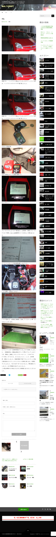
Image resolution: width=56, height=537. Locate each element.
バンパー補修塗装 (52, 414)
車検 (9, 21)
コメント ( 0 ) (10, 383)
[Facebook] (42, 509)
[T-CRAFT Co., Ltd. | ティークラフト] (28, 518)
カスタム (51, 374)
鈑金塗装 (51, 395)
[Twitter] (45, 509)
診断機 (28, 468)
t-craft (45, 308)
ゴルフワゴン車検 (13, 477)
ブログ (41, 347)
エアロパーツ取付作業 (28, 459)
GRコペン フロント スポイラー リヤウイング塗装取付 (47, 34)
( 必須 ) (5, 400)
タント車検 (29, 486)
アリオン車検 (12, 486)
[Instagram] (47, 509)
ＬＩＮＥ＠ (51, 359)
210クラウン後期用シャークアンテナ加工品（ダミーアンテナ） (47, 382)
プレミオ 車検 (30, 477)
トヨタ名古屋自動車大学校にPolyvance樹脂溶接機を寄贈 (47, 28)
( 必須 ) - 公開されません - (9, 406)
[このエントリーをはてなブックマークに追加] (9, 375)
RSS (50, 509)
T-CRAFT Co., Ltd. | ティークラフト (14, 2)
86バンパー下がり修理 (46, 317)
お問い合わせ (23, 509)
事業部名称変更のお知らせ (47, 38)
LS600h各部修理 (43, 417)
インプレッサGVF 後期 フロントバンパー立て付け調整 (47, 326)
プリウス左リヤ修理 (47, 399)
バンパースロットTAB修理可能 (47, 41)
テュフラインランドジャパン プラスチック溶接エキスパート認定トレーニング (47, 47)
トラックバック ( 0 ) (27, 383)
